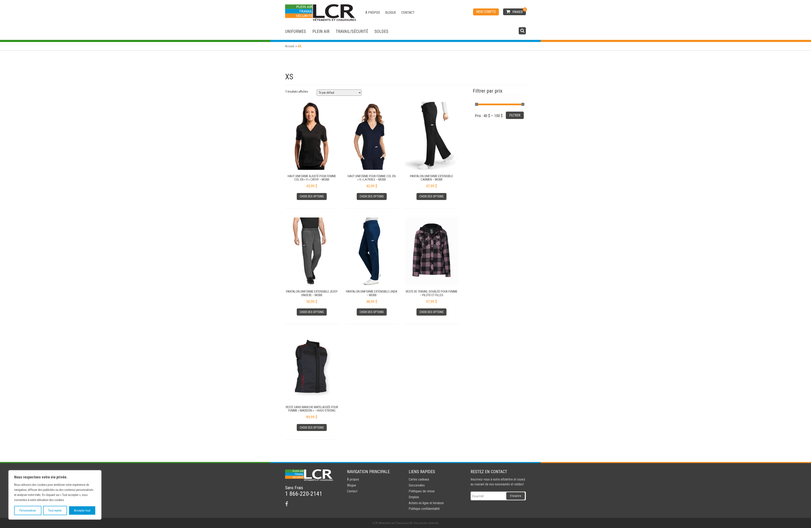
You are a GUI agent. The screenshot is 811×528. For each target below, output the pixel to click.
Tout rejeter (55, 510)
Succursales (417, 485)
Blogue (390, 13)
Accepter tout (82, 510)
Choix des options (312, 196)
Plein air (320, 31)
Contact (408, 13)
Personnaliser (27, 510)
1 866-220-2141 (303, 493)
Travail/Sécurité (352, 31)
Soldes (381, 31)
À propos (372, 13)
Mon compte (486, 12)
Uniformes (295, 31)
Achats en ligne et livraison (426, 503)
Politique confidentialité (424, 509)
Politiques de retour (422, 491)
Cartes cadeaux (419, 479)
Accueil (289, 46)
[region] (54, 495)
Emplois (414, 497)
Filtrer (514, 115)
